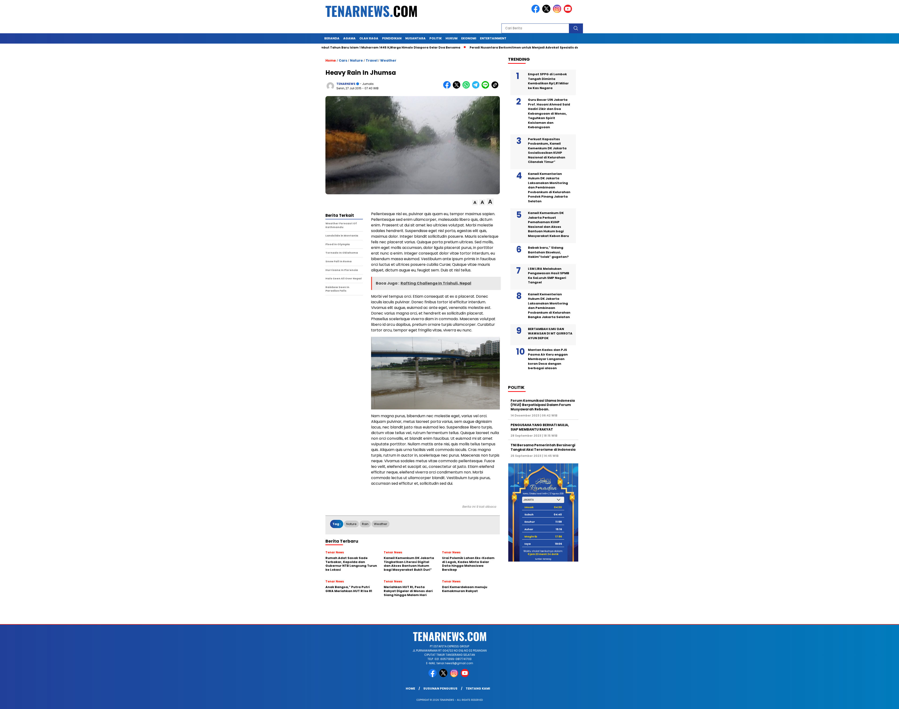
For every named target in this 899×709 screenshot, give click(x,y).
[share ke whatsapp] (467, 87)
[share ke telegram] (477, 87)
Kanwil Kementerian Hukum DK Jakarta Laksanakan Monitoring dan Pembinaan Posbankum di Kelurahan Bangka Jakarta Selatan (549, 305)
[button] (475, 202)
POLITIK (435, 38)
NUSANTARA (415, 38)
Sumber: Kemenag (543, 559)
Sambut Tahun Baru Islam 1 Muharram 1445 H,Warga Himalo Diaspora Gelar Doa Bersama (348, 47)
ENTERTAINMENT (493, 38)
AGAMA (349, 38)
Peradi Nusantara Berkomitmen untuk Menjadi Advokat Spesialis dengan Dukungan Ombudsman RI (509, 47)
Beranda (331, 38)
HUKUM (451, 38)
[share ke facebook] (448, 87)
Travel (371, 60)
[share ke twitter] (457, 87)
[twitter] (547, 12)
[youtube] (569, 12)
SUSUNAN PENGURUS (440, 688)
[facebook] (536, 12)
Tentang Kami (478, 688)
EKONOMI (468, 38)
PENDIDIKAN (392, 38)
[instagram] (558, 12)
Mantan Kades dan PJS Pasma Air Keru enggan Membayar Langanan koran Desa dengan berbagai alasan (548, 359)
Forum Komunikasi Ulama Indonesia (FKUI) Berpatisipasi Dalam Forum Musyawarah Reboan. (543, 404)
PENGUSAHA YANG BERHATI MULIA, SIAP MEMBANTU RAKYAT (540, 427)
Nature (356, 60)
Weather (388, 60)
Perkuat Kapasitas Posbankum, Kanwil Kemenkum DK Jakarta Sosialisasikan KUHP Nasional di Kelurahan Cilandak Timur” (547, 150)
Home (410, 688)
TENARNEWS (345, 84)
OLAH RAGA (368, 38)
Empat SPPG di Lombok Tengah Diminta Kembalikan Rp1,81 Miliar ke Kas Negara (548, 81)
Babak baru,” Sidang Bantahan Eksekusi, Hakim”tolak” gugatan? (548, 252)
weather (380, 524)
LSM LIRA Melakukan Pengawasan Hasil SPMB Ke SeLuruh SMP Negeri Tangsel (548, 275)
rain (365, 524)
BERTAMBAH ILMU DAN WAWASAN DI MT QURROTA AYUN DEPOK (550, 333)
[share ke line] (486, 87)
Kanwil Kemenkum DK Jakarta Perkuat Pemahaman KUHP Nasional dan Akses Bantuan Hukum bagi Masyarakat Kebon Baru (548, 224)
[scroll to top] (868, 701)
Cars (343, 60)
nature (351, 524)
